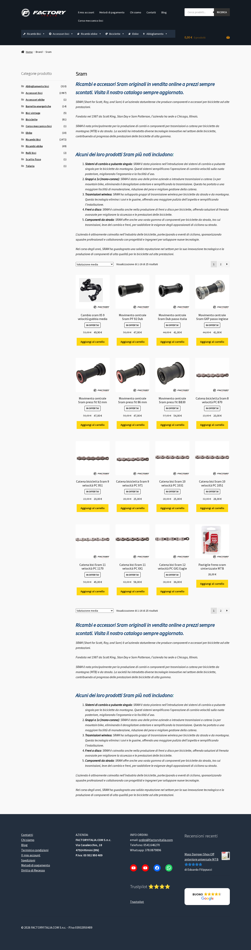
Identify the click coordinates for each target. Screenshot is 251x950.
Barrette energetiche (38, 106)
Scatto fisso (33, 159)
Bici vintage (33, 113)
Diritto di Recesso (33, 870)
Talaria (30, 166)
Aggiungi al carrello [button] (93, 342)
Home (29, 52)
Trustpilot (137, 902)
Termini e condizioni (34, 850)
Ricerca (222, 12)
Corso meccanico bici (90, 20)
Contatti (151, 12)
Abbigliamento (155, 34)
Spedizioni (28, 860)
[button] (207, 896)
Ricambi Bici (34, 34)
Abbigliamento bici (37, 86)
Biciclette (114, 34)
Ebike (135, 34)
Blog (164, 12)
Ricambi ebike (89, 34)
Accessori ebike (35, 99)
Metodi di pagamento (112, 12)
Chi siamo (135, 12)
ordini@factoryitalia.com (156, 840)
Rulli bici (31, 153)
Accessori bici (61, 34)
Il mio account (86, 12)
